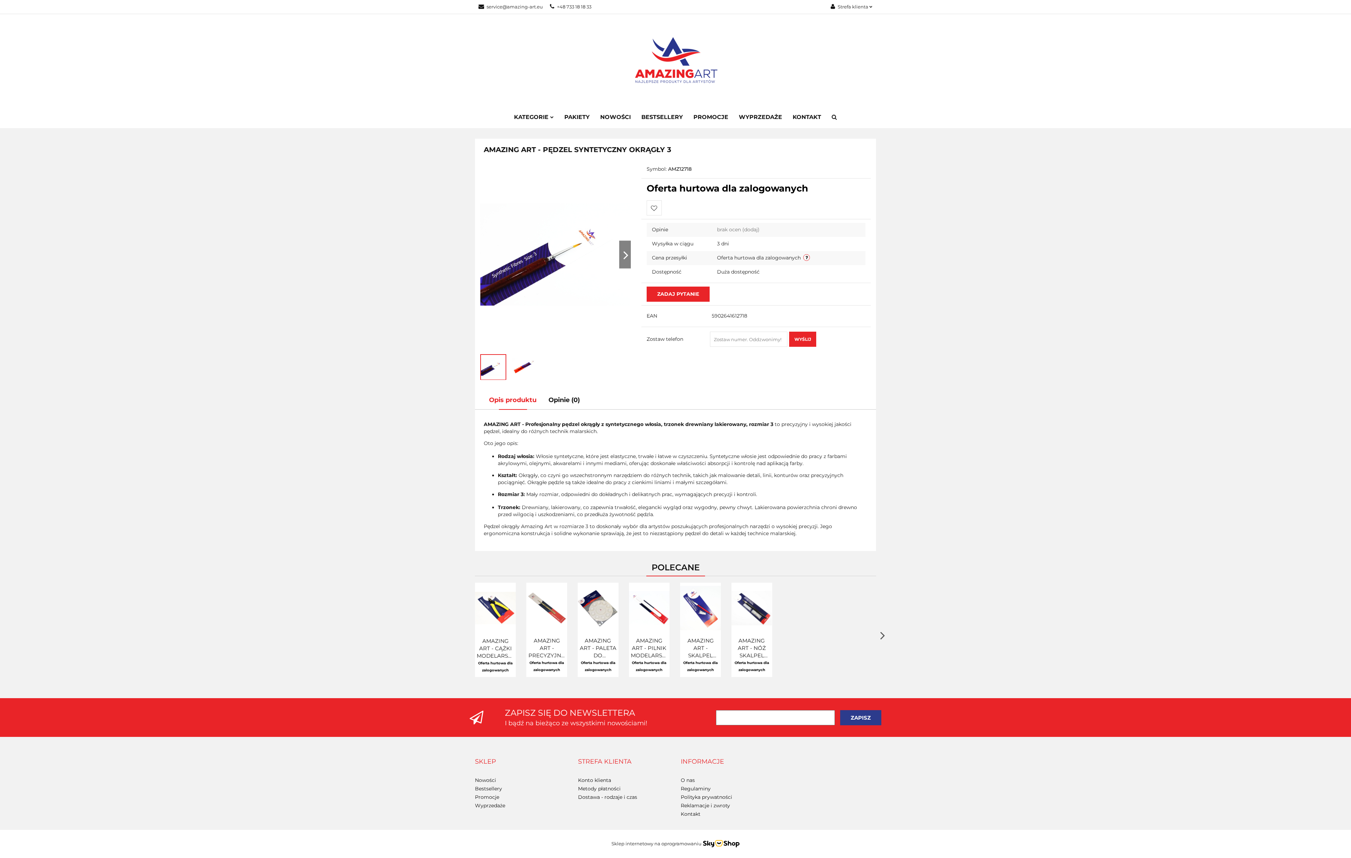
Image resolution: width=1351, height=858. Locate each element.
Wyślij (802, 339)
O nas (688, 780)
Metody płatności (599, 788)
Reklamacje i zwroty (705, 805)
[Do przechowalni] (654, 207)
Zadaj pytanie (678, 294)
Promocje (710, 117)
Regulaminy (696, 788)
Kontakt (807, 117)
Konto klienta (594, 780)
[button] (485, 761)
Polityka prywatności (706, 797)
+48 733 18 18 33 (574, 7)
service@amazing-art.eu (515, 7)
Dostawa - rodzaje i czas (607, 797)
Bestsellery (662, 117)
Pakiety (577, 117)
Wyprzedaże (760, 117)
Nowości (615, 117)
